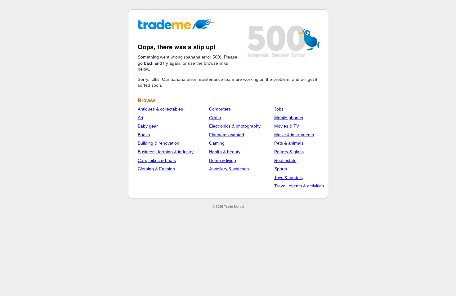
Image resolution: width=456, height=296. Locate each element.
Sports (280, 168)
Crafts (215, 117)
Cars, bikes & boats (157, 160)
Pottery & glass (289, 151)
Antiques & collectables (160, 109)
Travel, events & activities (299, 185)
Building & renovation (158, 143)
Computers (220, 109)
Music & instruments (294, 134)
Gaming (217, 143)
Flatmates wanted (226, 134)
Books (144, 134)
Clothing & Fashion (156, 168)
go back (145, 63)
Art (140, 117)
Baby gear (148, 126)
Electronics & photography (235, 126)
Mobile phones (288, 117)
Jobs (279, 109)
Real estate (285, 160)
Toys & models (288, 177)
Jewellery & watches (229, 168)
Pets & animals (288, 143)
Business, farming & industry (166, 151)
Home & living (222, 160)
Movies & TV (286, 126)
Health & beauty (224, 151)
